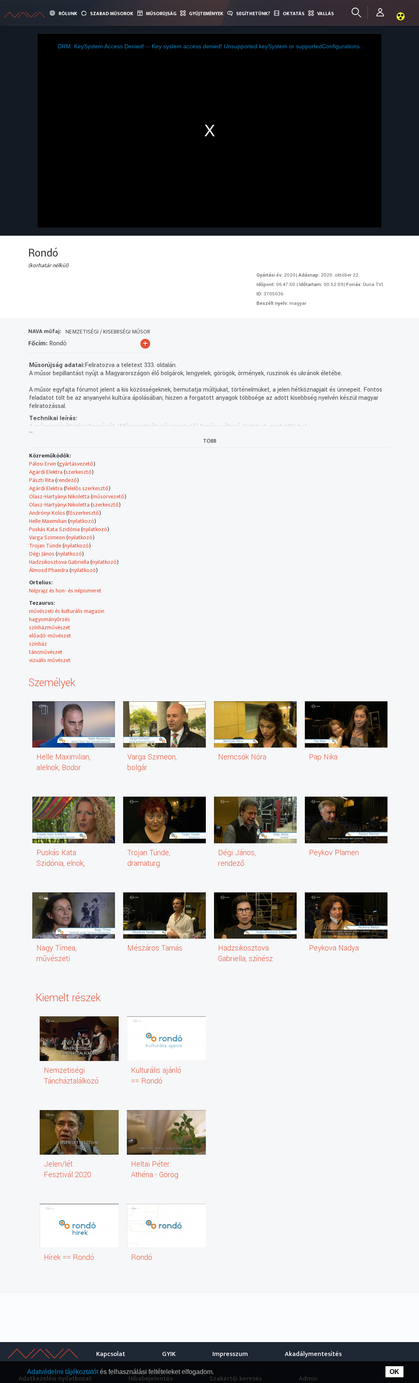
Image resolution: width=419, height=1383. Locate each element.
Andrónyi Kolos (47, 513)
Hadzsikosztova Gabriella (59, 562)
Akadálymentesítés (313, 1354)
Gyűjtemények (206, 13)
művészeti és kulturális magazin (66, 611)
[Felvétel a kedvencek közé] (308, 332)
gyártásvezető (76, 464)
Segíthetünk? (253, 13)
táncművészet (46, 652)
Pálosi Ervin (42, 464)
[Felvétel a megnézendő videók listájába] (323, 332)
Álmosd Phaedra (48, 570)
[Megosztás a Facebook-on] (367, 332)
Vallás (325, 13)
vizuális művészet (50, 660)
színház (38, 644)
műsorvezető (108, 496)
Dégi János (41, 554)
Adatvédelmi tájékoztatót (63, 1371)
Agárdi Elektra (46, 472)
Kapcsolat (110, 1354)
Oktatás (293, 13)
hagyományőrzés (49, 619)
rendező (67, 480)
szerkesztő (78, 472)
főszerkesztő (83, 513)
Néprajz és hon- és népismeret (65, 590)
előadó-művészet (50, 635)
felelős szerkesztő (86, 488)
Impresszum (230, 1354)
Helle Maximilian (48, 521)
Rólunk (68, 13)
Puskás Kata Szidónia (54, 529)
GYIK (169, 1354)
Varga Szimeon (47, 537)
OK (394, 1371)
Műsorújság (161, 13)
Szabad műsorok (111, 13)
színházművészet (49, 627)
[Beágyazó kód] (353, 332)
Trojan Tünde (45, 545)
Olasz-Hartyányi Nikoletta (59, 496)
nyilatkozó (82, 521)
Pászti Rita (41, 480)
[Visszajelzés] (382, 332)
